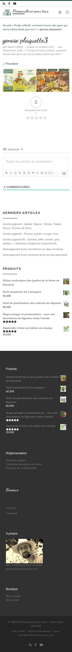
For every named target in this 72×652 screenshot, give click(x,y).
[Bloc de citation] (33, 173)
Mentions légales (16, 460)
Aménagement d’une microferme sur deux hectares (33, 249)
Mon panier (12, 600)
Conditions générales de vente (24, 464)
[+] (51, 172)
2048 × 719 (23, 50)
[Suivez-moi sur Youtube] (14, 3)
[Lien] (42, 173)
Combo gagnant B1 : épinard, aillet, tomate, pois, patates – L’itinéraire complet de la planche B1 (31, 241)
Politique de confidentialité (21, 468)
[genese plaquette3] (36, 80)
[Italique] (10, 173)
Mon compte (13, 596)
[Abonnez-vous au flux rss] (4, 3)
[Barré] (19, 173)
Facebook (12, 513)
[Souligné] (15, 173)
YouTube (11, 508)
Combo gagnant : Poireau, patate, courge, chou (31, 233)
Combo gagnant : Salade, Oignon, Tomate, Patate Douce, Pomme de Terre (32, 226)
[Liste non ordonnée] (28, 173)
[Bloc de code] (37, 173)
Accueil (7, 25)
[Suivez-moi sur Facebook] (9, 3)
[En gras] (6, 173)
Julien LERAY (15, 47)
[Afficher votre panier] (60, 12)
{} (46, 172)
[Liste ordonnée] (24, 173)
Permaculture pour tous (32, 622)
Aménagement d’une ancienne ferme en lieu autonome (35, 254)
